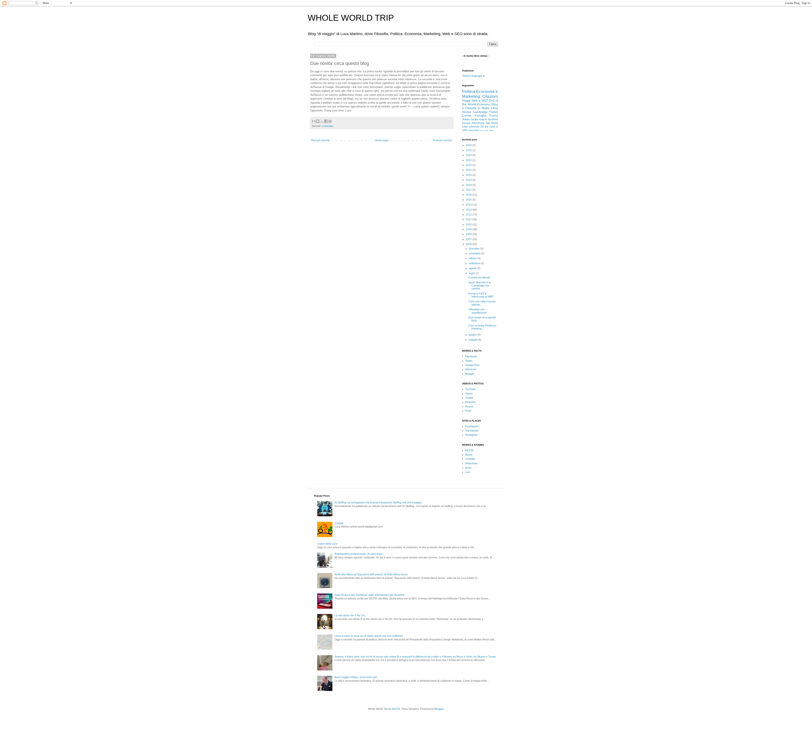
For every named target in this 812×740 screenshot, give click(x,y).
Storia (494, 123)
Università (473, 130)
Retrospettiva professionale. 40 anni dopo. (359, 553)
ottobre (473, 258)
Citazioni (490, 96)
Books (468, 454)
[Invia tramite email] (314, 121)
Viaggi (466, 100)
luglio (472, 273)
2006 (469, 244)
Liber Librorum (470, 126)
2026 (469, 145)
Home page (381, 140)
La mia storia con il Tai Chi (350, 615)
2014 (469, 204)
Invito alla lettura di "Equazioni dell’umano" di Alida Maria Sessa (371, 574)
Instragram (471, 434)
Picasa (469, 406)
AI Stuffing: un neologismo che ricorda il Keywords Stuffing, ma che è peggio (378, 502)
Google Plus (472, 365)
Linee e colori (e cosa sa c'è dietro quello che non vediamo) (369, 635)
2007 (469, 239)
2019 (469, 179)
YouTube (470, 389)
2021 (469, 170)
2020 (469, 175)
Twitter (469, 360)
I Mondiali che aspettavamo (477, 311)
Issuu (468, 467)
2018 (469, 185)
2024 (469, 155)
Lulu (467, 472)
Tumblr (469, 397)
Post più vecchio (442, 140)
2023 (469, 160)
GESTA (469, 450)
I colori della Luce (327, 543)
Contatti (339, 523)
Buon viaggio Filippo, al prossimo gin (356, 677)
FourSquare (472, 426)
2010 (469, 224)
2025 (469, 150)
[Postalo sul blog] (318, 121)
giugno (473, 334)
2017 (469, 189)
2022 (469, 165)
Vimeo (469, 393)
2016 (469, 194)
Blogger (469, 373)
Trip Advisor (472, 430)
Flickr (468, 410)
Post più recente (320, 140)
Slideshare (471, 463)
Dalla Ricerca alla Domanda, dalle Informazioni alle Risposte (370, 594)
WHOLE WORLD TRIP (351, 17)
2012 (469, 214)
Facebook (471, 356)
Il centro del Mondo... (480, 277)
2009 (469, 229)
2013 (469, 209)
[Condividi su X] (322, 121)
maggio (473, 339)
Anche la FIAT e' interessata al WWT (481, 295)
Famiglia (480, 115)
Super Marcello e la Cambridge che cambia (479, 285)
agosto (473, 268)
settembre (475, 263)
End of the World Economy (480, 102)
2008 (469, 234)
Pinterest (470, 402)
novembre (475, 253)
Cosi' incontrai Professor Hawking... (482, 327)
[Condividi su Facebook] (326, 121)
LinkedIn (470, 459)
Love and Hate (486, 130)
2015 (469, 199)
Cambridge (327, 126)
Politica (468, 91)
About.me (470, 369)
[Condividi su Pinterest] (330, 121)
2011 (469, 219)
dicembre (474, 248)
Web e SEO (480, 100)
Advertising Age (481, 123)
